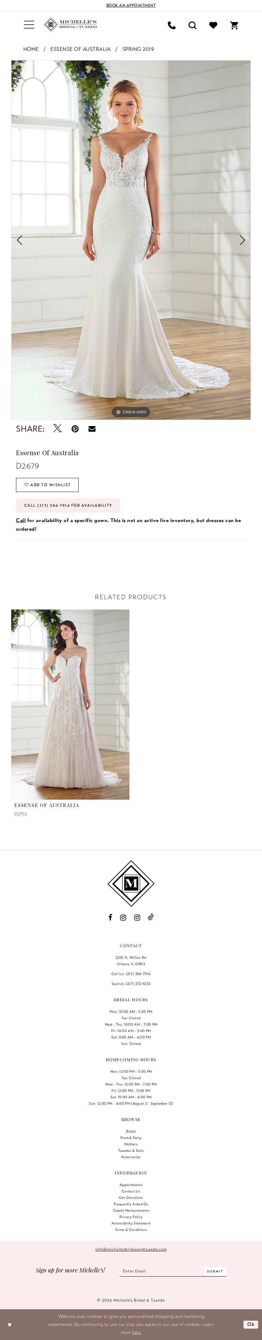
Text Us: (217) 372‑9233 (131, 983)
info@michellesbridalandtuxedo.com (131, 1249)
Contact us (131, 1191)
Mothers (131, 1144)
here (136, 1332)
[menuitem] (29, 24)
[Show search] (192, 25)
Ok (251, 1324)
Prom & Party (131, 1137)
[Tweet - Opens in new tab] (58, 428)
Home (31, 49)
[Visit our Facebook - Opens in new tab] (110, 917)
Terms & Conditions (131, 1229)
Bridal (131, 1131)
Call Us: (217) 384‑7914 (131, 974)
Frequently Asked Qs (131, 1204)
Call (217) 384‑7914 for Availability (68, 505)
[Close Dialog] (10, 1324)
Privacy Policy (131, 1217)
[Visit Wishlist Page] (213, 25)
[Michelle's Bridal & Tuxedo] (70, 24)
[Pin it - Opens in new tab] (75, 429)
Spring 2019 (138, 49)
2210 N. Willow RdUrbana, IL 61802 (131, 960)
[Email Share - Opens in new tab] (92, 428)
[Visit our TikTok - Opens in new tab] (151, 917)
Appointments (131, 1185)
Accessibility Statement (131, 1223)
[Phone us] (171, 25)
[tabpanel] (131, 240)
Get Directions (131, 1197)
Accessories (131, 1157)
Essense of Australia (80, 49)
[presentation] (70, 704)
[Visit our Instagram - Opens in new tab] (123, 917)
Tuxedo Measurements (131, 1210)
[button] (29, 24)
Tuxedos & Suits (131, 1150)
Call (21, 520)
